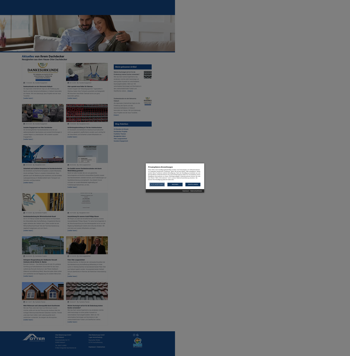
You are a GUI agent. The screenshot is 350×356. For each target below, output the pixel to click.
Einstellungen (193, 184)
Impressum (185, 191)
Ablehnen (175, 184)
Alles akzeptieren (157, 184)
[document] (175, 174)
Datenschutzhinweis (196, 191)
